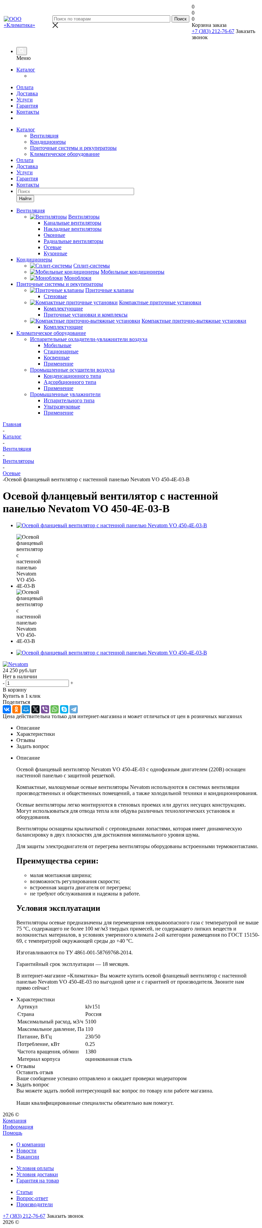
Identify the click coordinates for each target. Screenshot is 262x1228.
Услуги (24, 99)
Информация (18, 1127)
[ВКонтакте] (7, 709)
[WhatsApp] (54, 709)
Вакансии (27, 1157)
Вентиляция (44, 136)
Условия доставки (37, 1174)
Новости (26, 1150)
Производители (34, 1204)
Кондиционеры (48, 142)
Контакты (27, 112)
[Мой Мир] (26, 709)
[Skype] (64, 709)
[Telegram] (74, 709)
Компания (14, 1121)
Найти (25, 198)
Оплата (24, 87)
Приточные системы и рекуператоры (73, 148)
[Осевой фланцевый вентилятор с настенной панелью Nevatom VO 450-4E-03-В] (111, 525)
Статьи (24, 1192)
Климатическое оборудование (65, 154)
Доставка (27, 93)
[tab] (137, 728)
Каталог (25, 69)
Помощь (12, 1133)
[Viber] (45, 709)
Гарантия (27, 106)
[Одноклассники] (16, 709)
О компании (30, 1144)
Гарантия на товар (37, 1180)
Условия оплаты (35, 1168)
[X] (35, 709)
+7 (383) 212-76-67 (213, 31)
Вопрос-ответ (32, 1198)
